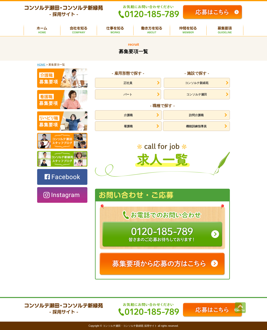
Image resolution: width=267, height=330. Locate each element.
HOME (41, 64)
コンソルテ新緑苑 (197, 83)
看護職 (128, 126)
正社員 (128, 83)
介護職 (128, 115)
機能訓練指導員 (196, 126)
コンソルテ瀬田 (196, 94)
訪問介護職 (196, 115)
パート (128, 94)
